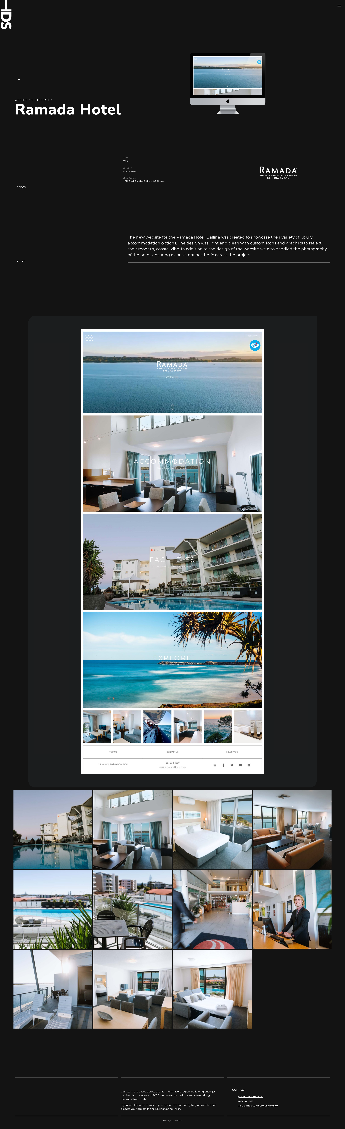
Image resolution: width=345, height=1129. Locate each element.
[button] (19, 79)
